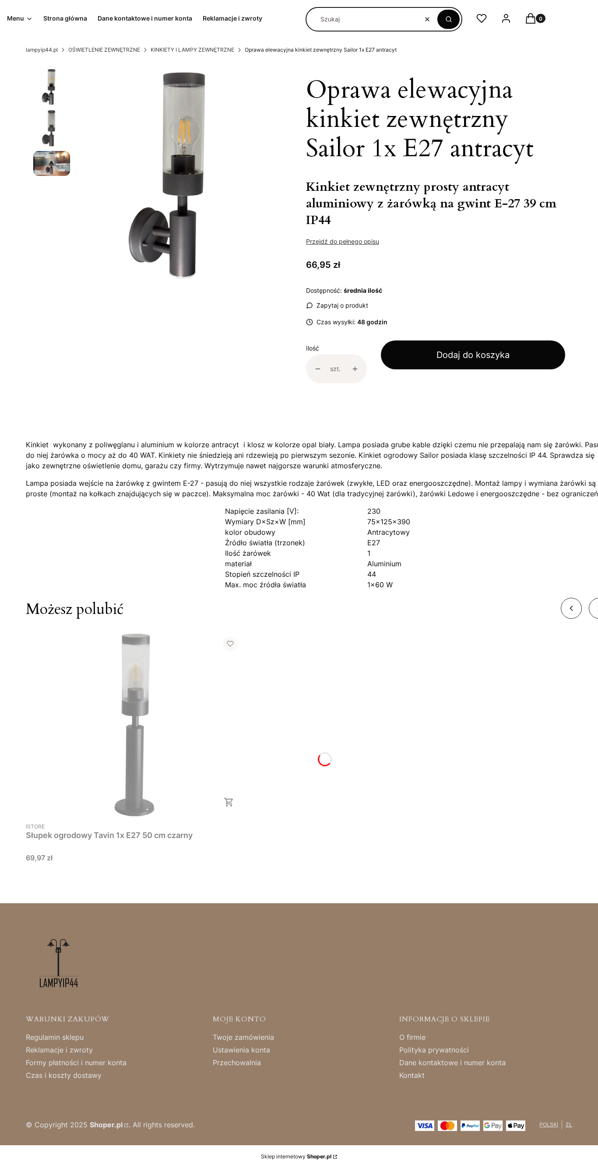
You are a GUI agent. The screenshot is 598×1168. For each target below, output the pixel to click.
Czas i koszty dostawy (64, 1075)
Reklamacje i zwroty (59, 1049)
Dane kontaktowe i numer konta (452, 1062)
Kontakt (412, 1075)
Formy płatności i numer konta (76, 1062)
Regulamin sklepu (55, 1037)
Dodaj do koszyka (473, 355)
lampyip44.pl (42, 49)
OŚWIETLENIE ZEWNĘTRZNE (104, 49)
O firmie (412, 1037)
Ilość (312, 348)
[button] (448, 19)
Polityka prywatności (434, 1049)
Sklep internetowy (296, 1156)
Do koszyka (229, 802)
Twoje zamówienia (243, 1037)
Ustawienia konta (241, 1049)
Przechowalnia (237, 1062)
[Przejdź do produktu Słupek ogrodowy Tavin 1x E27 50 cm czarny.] (135, 723)
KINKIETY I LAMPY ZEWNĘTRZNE (192, 49)
